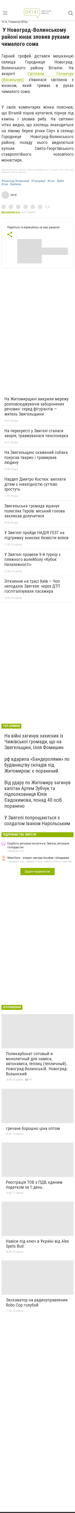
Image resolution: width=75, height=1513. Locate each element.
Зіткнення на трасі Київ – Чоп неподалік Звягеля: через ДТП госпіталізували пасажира (32, 586)
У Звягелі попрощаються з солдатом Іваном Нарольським (37, 820)
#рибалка (15, 184)
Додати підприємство (37, 871)
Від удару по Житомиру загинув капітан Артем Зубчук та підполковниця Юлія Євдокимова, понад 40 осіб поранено (37, 794)
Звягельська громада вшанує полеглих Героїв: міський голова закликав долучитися (34, 510)
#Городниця (38, 181)
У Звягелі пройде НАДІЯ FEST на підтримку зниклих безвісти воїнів (36, 535)
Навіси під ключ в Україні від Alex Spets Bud (37, 1244)
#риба (60, 181)
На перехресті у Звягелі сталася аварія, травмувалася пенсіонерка (36, 433)
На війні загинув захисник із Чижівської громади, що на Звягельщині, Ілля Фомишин (34, 741)
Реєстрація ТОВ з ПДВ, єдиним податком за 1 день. (34, 1185)
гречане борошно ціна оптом (33, 1128)
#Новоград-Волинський (15, 181)
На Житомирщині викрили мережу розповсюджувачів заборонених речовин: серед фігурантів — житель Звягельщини (36, 406)
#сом (4, 184)
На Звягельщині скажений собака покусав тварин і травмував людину (36, 457)
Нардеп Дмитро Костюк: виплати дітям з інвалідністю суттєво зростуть (35, 484)
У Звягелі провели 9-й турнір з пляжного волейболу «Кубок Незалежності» (32, 559)
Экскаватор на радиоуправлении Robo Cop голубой (37, 1302)
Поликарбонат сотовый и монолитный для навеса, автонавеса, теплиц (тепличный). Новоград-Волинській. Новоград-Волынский (37, 1063)
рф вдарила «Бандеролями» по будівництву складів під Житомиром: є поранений (37, 765)
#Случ (51, 181)
